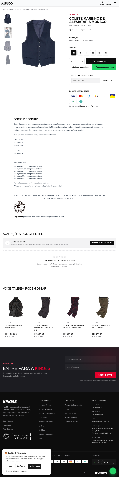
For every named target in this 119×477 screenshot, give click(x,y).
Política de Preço (71, 417)
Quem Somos (8, 421)
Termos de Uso (70, 413)
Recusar (10, 466)
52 (99, 53)
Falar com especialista (105, 67)
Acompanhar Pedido (45, 434)
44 (74, 53)
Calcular (107, 81)
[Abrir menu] (115, 3)
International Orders (45, 421)
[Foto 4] (8, 60)
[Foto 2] (8, 32)
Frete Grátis (42, 417)
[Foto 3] (8, 46)
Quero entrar (105, 375)
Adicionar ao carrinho (80, 67)
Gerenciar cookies (71, 421)
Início (4, 10)
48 (87, 53)
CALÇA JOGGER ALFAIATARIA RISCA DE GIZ (43, 327)
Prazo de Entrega (44, 405)
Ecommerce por (89, 473)
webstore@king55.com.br (100, 421)
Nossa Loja (7, 425)
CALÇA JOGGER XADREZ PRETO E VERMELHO (73, 326)
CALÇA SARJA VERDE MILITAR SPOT (101, 326)
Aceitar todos (35, 466)
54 (106, 53)
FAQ (40, 438)
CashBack (42, 430)
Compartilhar (88, 30)
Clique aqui (18, 216)
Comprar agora (103, 61)
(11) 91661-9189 (97, 414)
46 (80, 53)
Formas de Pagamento (46, 413)
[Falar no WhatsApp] (112, 470)
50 (93, 53)
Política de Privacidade (109, 380)
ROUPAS (11, 10)
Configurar (21, 466)
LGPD (67, 409)
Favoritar (75, 30)
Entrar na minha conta (102, 243)
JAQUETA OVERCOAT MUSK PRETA (14, 326)
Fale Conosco (8, 429)
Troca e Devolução (45, 409)
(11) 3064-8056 (97, 407)
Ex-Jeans (41, 426)
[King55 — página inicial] (7, 3)
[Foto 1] (8, 19)
